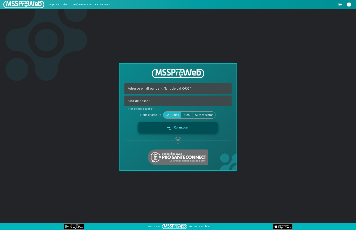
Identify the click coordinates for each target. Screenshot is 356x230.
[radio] (172, 115)
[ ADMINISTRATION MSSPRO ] (94, 4)
